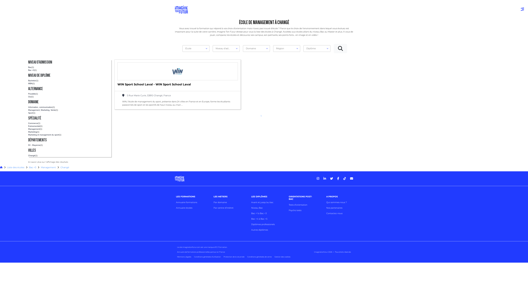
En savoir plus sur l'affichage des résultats (48, 162)
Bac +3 (32, 167)
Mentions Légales (184, 257)
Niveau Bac (257, 208)
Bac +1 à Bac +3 (259, 213)
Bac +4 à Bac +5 (259, 219)
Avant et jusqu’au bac (262, 202)
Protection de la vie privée (234, 257)
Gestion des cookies (282, 257)
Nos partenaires (334, 208)
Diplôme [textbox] (311, 48)
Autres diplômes (259, 230)
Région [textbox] (280, 48)
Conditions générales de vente (259, 257)
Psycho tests (295, 210)
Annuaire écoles (184, 208)
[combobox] (195, 48)
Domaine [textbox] (251, 48)
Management (48, 167)
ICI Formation (221, 247)
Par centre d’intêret (223, 208)
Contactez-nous (334, 213)
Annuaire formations (186, 202)
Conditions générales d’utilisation (207, 257)
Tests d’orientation (298, 205)
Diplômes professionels (263, 224)
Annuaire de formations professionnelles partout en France (201, 252)
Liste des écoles (15, 167)
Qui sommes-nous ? (336, 202)
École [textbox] (188, 48)
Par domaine (220, 202)
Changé (65, 167)
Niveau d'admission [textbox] (225, 48)
